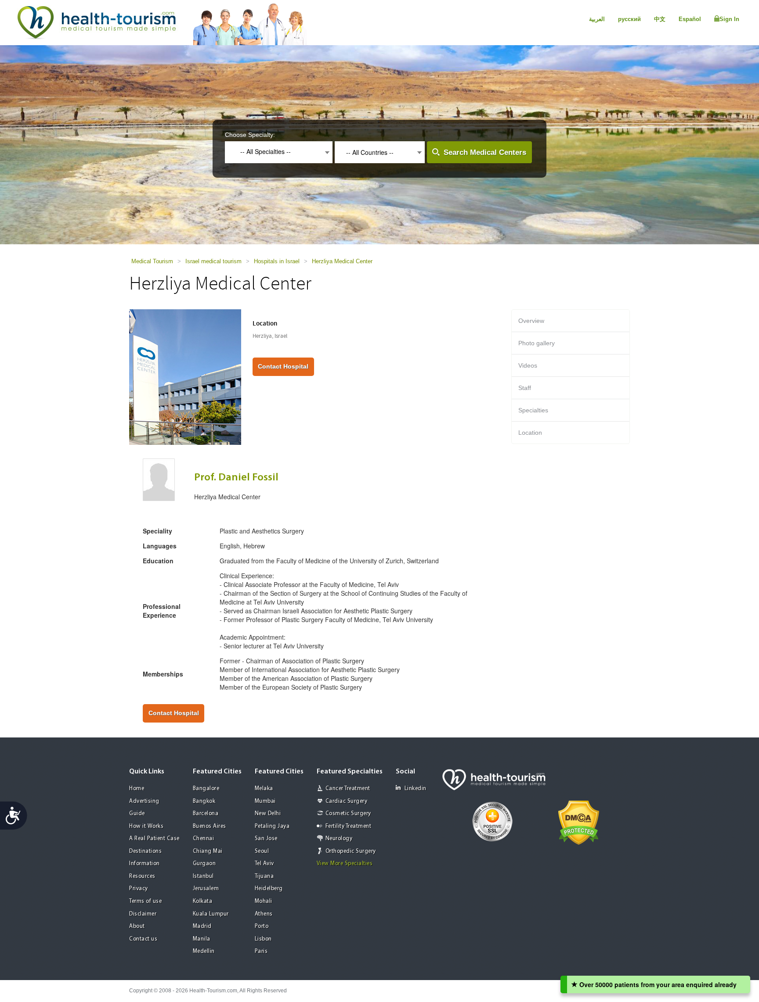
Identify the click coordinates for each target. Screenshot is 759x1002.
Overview (531, 320)
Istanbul (203, 876)
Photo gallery (536, 343)
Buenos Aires (209, 826)
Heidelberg (269, 888)
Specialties (533, 410)
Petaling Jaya (272, 826)
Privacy (138, 888)
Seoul (262, 851)
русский (629, 19)
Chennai (203, 838)
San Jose (266, 838)
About (137, 926)
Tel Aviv (264, 863)
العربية (597, 19)
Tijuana (264, 876)
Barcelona (206, 813)
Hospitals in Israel (277, 261)
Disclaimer (142, 914)
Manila (201, 939)
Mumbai (265, 801)
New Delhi (268, 813)
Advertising (144, 801)
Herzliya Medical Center (342, 261)
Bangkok (204, 801)
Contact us (143, 939)
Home (136, 788)
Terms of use (145, 901)
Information (144, 863)
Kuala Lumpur (211, 914)
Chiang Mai (208, 851)
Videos (527, 365)
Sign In (729, 19)
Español (690, 19)
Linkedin (415, 788)
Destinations (145, 851)
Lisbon (263, 939)
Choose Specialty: (250, 134)
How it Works (146, 826)
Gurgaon (204, 863)
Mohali (263, 901)
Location (530, 432)
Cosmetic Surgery (348, 813)
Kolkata (203, 901)
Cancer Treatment (347, 788)
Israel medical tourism (213, 261)
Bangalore (206, 788)
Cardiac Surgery (346, 801)
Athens (264, 914)
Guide (137, 813)
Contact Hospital (283, 366)
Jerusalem (206, 888)
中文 (659, 19)
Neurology (339, 838)
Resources (142, 876)
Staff (524, 387)
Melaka (264, 788)
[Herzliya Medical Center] (185, 376)
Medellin (204, 951)
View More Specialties (345, 863)
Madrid (202, 926)
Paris (261, 951)
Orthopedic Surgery (350, 851)
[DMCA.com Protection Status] (578, 822)
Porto (262, 926)
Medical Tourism (152, 261)
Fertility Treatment (348, 826)
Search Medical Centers (485, 152)
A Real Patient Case (154, 838)
